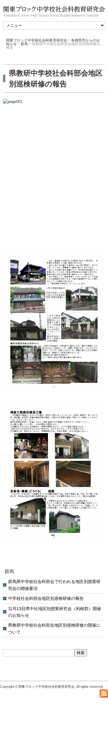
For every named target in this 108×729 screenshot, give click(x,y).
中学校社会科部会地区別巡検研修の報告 (46, 598)
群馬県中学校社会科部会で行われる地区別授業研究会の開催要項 (54, 585)
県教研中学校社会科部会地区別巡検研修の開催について (54, 628)
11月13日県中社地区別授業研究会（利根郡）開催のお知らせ (54, 612)
